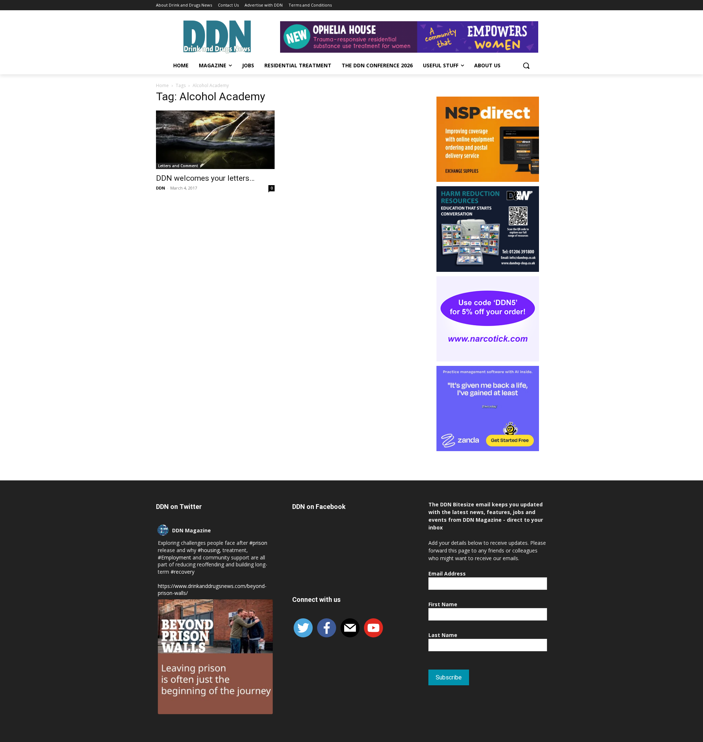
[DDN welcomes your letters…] (215, 139)
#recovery (182, 571)
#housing (209, 550)
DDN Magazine (191, 530)
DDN (160, 188)
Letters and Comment (178, 165)
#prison (258, 542)
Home (162, 85)
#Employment (174, 557)
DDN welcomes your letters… (205, 178)
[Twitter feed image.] (215, 656)
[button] (526, 65)
